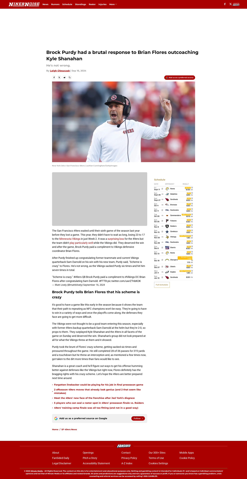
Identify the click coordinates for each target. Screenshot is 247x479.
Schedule (67, 4)
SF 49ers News (69, 429)
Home (55, 429)
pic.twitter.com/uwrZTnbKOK (124, 280)
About (55, 452)
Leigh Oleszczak (60, 70)
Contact (125, 452)
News (45, 4)
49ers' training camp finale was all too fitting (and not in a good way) (96, 407)
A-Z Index (126, 463)
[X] (230, 4)
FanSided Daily (60, 457)
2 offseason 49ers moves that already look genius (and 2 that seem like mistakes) (97, 391)
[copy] (70, 77)
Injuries (102, 4)
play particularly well (81, 242)
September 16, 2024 (94, 284)
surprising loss (116, 238)
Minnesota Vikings (69, 238)
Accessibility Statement (96, 463)
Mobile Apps (187, 452)
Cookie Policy (187, 457)
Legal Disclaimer (61, 463)
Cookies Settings (158, 463)
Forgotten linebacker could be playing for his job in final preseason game (98, 384)
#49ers (78, 276)
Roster (92, 4)
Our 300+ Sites (157, 452)
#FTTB (103, 280)
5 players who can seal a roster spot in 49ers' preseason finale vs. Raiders (99, 403)
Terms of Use (156, 457)
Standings (80, 4)
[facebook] (225, 4)
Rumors (55, 4)
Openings (88, 452)
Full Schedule (162, 285)
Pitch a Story (90, 457)
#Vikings (130, 276)
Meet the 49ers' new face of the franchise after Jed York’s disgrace (94, 398)
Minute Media (37, 471)
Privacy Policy (129, 457)
